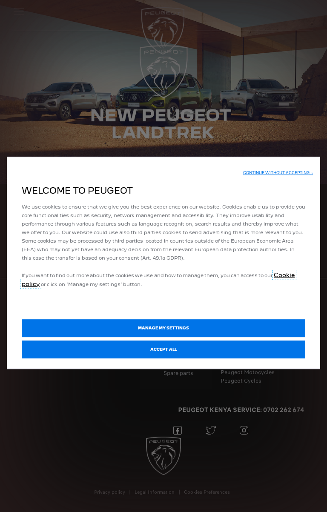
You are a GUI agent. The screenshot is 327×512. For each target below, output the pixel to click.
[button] (278, 173)
